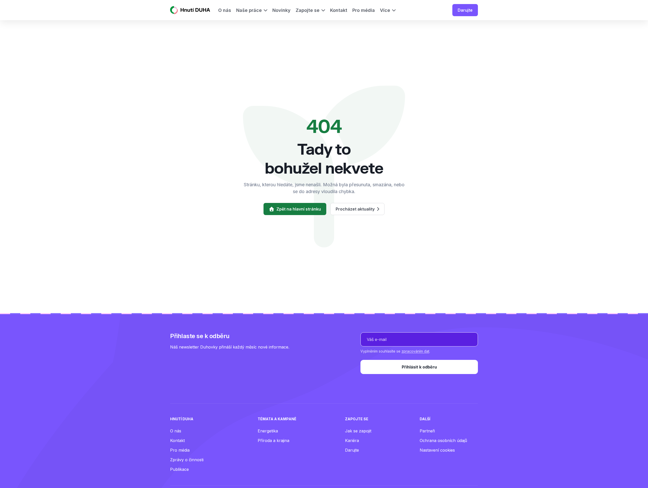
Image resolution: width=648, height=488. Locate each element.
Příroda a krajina (273, 440)
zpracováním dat (415, 351)
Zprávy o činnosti (187, 459)
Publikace (179, 469)
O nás (175, 430)
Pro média (180, 450)
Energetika (268, 430)
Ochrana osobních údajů (443, 440)
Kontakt (177, 440)
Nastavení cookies (437, 450)
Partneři (427, 430)
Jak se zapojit (358, 430)
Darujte (465, 10)
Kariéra (352, 440)
